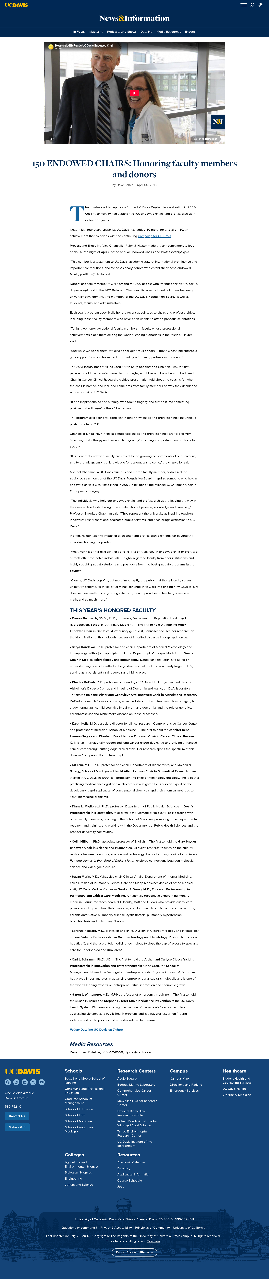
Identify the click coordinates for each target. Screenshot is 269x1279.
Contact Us (17, 1116)
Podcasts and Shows (122, 31)
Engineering (73, 1178)
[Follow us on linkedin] (25, 1082)
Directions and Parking (186, 1084)
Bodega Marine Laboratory (136, 1084)
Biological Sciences (78, 1172)
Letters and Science (79, 1184)
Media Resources (168, 31)
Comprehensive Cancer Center (134, 1092)
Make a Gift (17, 1127)
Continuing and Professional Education (85, 1090)
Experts (190, 31)
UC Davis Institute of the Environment (134, 1143)
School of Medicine (78, 1121)
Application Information (133, 1174)
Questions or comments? (79, 1227)
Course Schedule (129, 1180)
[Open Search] (252, 5)
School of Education (79, 1109)
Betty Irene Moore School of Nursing (85, 1080)
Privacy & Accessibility (116, 1227)
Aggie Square (127, 1078)
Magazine (96, 31)
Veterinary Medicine (237, 1094)
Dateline (147, 31)
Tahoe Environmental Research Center (132, 1133)
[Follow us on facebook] (8, 1082)
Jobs (120, 1186)
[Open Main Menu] (243, 5)
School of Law (75, 1115)
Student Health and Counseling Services (237, 1080)
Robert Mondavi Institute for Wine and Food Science (137, 1123)
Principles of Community (152, 1227)
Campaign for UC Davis (154, 236)
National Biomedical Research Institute (131, 1113)
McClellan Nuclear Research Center (137, 1103)
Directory (123, 1168)
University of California (189, 1227)
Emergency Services (184, 1090)
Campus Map (179, 1078)
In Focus (79, 31)
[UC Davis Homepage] (16, 5)
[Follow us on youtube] (42, 1082)
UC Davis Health (234, 1088)
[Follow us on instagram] (16, 1082)
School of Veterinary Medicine (79, 1129)
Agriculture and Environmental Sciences (82, 1164)
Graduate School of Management (78, 1101)
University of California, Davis (96, 1219)
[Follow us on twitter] (33, 1082)
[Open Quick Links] (260, 5)
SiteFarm (153, 1241)
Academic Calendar (131, 1162)
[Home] (22, 1071)
